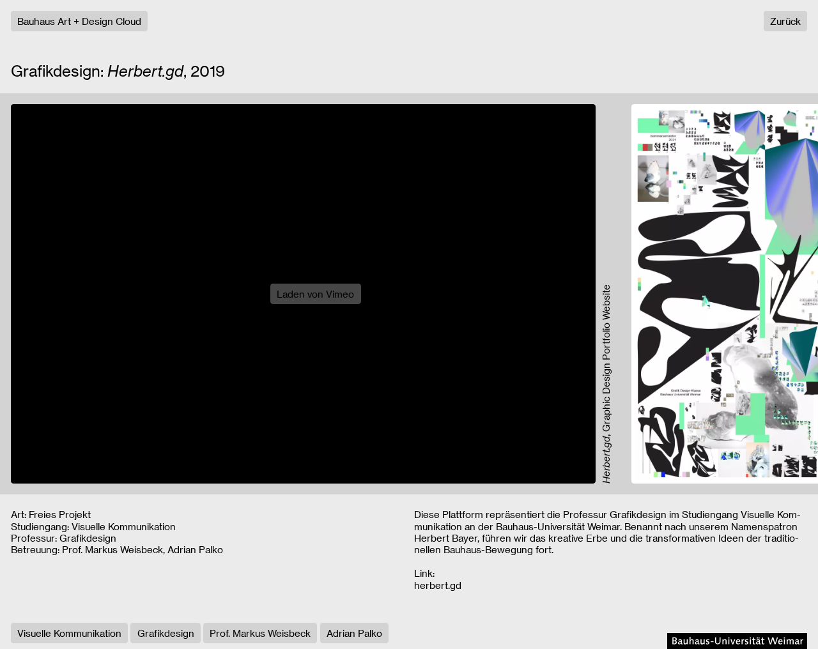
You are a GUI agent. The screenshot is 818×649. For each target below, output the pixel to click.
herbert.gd (437, 585)
